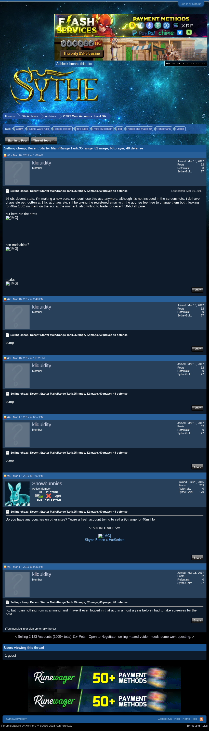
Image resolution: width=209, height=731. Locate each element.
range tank (164, 128)
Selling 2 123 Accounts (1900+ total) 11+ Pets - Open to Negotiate (66, 637)
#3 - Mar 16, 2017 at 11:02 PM (26, 358)
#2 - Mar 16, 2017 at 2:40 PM (25, 299)
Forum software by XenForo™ (36, 725)
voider (180, 128)
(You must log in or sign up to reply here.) (30, 628)
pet (120, 128)
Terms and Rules (197, 725)
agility (19, 128)
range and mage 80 (140, 128)
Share (197, 289)
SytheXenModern (16, 718)
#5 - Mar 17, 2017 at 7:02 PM (25, 475)
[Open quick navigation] (203, 116)
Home (186, 718)
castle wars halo (39, 128)
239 (201, 485)
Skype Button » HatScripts (104, 540)
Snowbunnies (47, 483)
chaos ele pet (63, 128)
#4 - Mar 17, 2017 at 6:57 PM (25, 417)
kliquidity (41, 163)
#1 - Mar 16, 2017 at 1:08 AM (25, 155)
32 (202, 164)
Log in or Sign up (191, 3)
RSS (201, 719)
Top (194, 718)
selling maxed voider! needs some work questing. (154, 637)
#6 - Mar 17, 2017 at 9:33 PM (25, 566)
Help (177, 718)
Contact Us (165, 718)
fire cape (82, 128)
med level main (103, 128)
